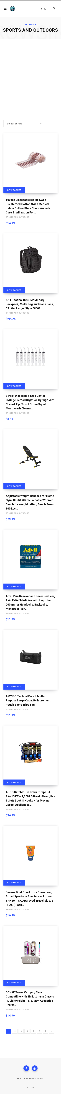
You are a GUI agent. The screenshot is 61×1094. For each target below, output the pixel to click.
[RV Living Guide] (12, 9)
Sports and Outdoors (17, 217)
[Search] (52, 8)
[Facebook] (26, 1068)
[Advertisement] (30, 79)
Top (31, 1088)
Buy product (14, 190)
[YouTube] (35, 1068)
